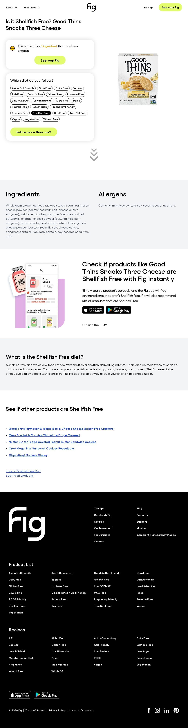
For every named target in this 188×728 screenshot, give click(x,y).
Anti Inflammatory (62, 573)
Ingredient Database (80, 710)
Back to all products (19, 475)
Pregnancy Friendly (63, 106)
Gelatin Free (35, 94)
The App (147, 7)
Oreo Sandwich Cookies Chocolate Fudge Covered (44, 435)
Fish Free (17, 94)
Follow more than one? (34, 132)
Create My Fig (102, 515)
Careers (99, 541)
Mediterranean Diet (21, 658)
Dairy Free (62, 87)
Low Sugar (143, 651)
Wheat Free (50, 119)
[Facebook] (149, 710)
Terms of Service (35, 710)
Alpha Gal (57, 638)
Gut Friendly (101, 644)
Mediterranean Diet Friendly (68, 592)
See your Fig (170, 7)
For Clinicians (102, 534)
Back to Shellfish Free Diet (23, 471)
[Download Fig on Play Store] (46, 695)
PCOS (98, 658)
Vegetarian (32, 119)
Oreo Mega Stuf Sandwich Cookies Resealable (41, 448)
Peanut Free (19, 106)
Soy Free (59, 112)
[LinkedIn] (166, 710)
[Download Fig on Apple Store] (20, 695)
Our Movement (103, 528)
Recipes (99, 521)
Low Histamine (42, 100)
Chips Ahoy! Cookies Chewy (28, 455)
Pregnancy (15, 664)
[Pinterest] (176, 710)
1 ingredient (49, 46)
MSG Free (62, 100)
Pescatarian (39, 106)
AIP (11, 638)
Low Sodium (101, 651)
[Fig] (91, 7)
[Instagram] (157, 710)
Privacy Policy (57, 710)
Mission (141, 528)
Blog (139, 508)
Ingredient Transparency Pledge (156, 534)
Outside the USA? (94, 325)
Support (142, 521)
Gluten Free (55, 94)
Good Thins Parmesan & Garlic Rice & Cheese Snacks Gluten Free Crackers (61, 428)
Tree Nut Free (78, 112)
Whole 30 (57, 671)
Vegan (16, 119)
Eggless (77, 87)
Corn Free (45, 87)
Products (142, 515)
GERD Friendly (145, 579)
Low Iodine (15, 592)
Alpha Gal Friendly (23, 87)
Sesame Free (20, 112)
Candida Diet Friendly (107, 573)
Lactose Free (75, 94)
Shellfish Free (41, 112)
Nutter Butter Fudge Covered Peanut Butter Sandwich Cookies (52, 441)
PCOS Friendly (17, 599)
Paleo (76, 100)
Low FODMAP (20, 100)
